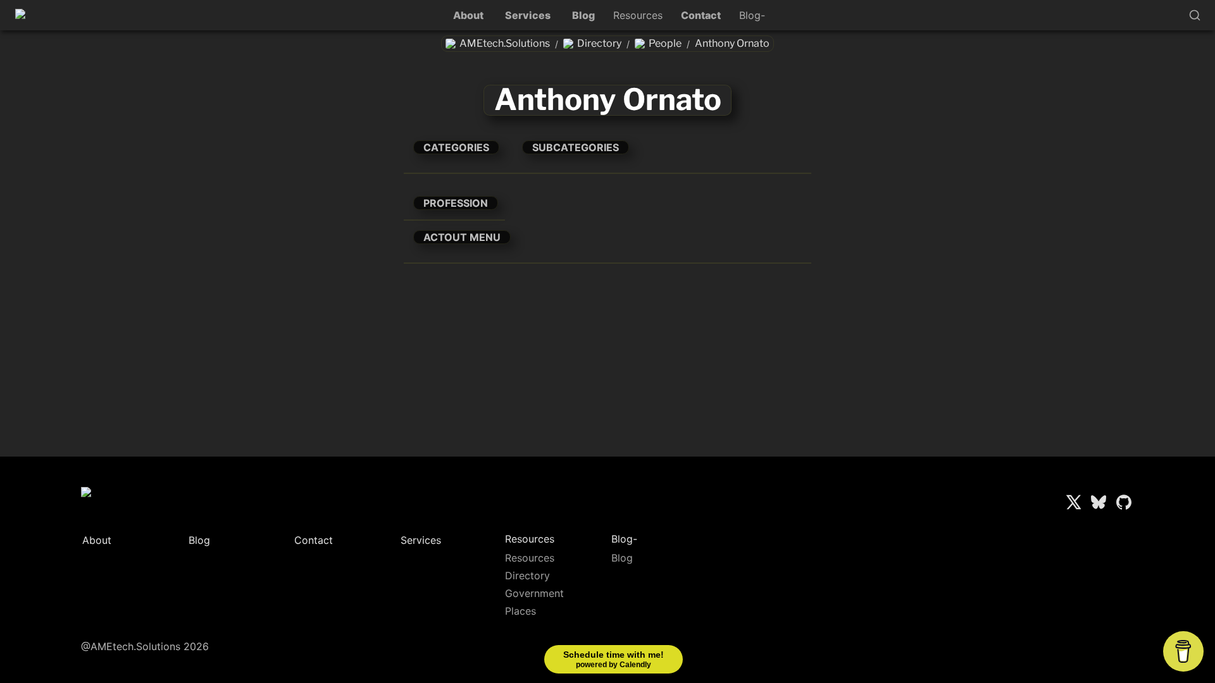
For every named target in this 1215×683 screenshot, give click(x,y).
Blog (583, 15)
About (468, 15)
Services (528, 15)
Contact (701, 15)
